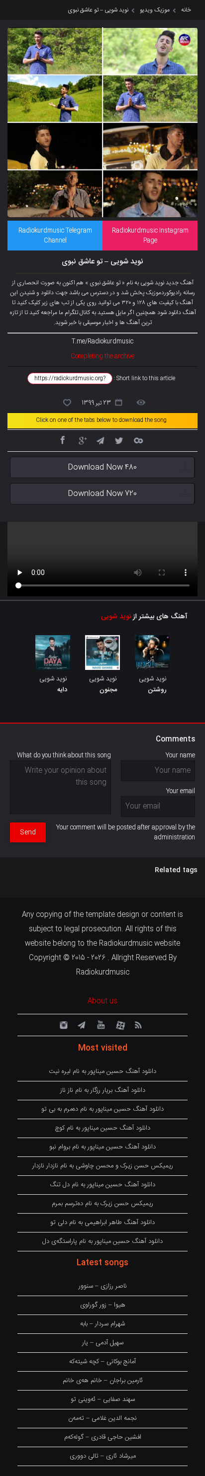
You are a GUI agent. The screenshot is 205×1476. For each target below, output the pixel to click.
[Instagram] (62, 1024)
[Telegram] (100, 440)
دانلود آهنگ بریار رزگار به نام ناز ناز (102, 1090)
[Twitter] (119, 440)
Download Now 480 (102, 467)
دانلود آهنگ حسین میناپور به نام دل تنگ (102, 1184)
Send (28, 832)
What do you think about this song (64, 755)
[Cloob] (138, 440)
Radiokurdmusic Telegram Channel (55, 236)
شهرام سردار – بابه (102, 1323)
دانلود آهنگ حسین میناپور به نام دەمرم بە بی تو (102, 1109)
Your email (180, 791)
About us (102, 1001)
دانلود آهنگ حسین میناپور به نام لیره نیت (102, 1071)
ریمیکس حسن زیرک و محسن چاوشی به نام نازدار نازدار (102, 1165)
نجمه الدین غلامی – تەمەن (102, 1418)
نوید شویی (116, 617)
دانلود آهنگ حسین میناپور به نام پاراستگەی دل (102, 1241)
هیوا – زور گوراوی (102, 1305)
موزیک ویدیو (155, 10)
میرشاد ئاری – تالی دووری (103, 1456)
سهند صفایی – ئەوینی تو (103, 1399)
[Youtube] (100, 1024)
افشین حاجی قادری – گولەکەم (102, 1437)
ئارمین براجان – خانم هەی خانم (103, 1380)
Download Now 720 (102, 494)
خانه (186, 10)
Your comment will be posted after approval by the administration (125, 832)
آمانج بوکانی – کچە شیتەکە (102, 1361)
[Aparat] (119, 1024)
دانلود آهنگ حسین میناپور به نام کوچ (102, 1128)
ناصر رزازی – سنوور (103, 1286)
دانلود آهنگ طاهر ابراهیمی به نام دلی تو (102, 1222)
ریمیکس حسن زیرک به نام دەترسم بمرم (102, 1203)
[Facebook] (62, 440)
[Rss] (138, 1024)
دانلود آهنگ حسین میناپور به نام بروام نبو (102, 1147)
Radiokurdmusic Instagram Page (150, 236)
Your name (180, 755)
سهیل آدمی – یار (102, 1342)
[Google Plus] (81, 440)
